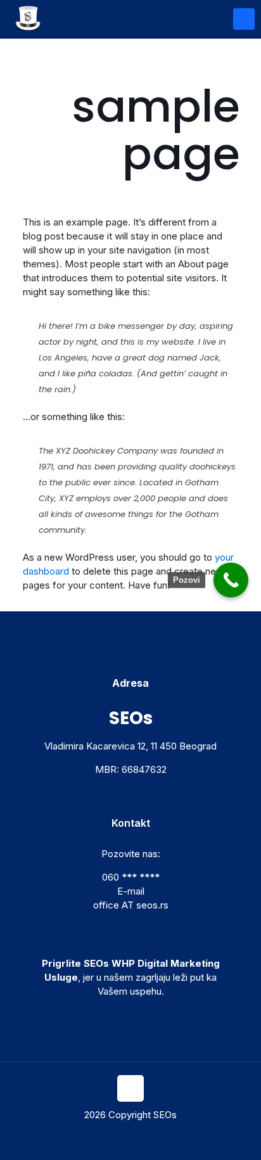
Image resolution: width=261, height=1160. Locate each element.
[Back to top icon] (130, 1088)
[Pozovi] (230, 580)
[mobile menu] (244, 19)
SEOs (165, 1115)
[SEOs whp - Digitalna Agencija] (29, 19)
